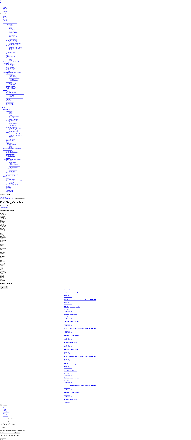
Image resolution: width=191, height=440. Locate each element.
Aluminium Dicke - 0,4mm (15, 48)
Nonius (10, 28)
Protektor (11, 49)
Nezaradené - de (9, 198)
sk (0, 0)
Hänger (10, 25)
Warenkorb (5, 416)
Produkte (5, 8)
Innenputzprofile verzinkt (12, 66)
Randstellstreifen (10, 104)
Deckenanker (12, 35)
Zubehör (5, 90)
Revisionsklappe (10, 53)
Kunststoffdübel (10, 102)
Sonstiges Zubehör (10, 88)
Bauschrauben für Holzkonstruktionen (15, 94)
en (0, 3)
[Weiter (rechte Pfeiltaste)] (2, 439)
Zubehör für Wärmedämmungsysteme (12, 72)
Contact (5, 11)
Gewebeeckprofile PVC (14, 79)
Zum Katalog (3, 197)
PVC (10, 51)
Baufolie (8, 91)
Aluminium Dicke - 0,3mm (15, 47)
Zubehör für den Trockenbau (10, 23)
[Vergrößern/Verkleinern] (0, 438)
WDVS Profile (9, 74)
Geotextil (8, 99)
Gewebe (8, 71)
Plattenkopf (11, 95)
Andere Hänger (12, 31)
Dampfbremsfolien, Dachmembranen (14, 98)
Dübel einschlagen (10, 52)
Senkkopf (11, 96)
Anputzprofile (12, 75)
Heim (4, 7)
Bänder (7, 55)
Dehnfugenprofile (13, 76)
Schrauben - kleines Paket (15, 41)
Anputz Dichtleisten (10, 64)
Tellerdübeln (9, 82)
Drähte (10, 27)
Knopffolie (8, 100)
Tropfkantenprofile (10, 70)
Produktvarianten (4, 207)
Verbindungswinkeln (14, 29)
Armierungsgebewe (10, 86)
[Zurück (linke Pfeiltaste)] (0, 439)
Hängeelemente (9, 24)
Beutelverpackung (13, 32)
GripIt (10, 37)
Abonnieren (17, 432)
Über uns (5, 9)
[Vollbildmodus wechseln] (2, 438)
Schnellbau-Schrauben (11, 40)
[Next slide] (6, 287)
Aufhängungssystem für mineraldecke (12, 61)
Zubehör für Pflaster (7, 63)
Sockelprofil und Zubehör (12, 87)
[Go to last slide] (2, 287)
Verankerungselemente (11, 33)
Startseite (2, 198)
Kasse (4, 410)
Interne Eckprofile (10, 67)
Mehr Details (67, 295)
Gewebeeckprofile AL (14, 78)
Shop (4, 413)
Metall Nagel (12, 84)
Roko (10, 59)
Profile (7, 45)
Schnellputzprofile (10, 68)
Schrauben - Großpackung (15, 43)
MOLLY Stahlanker (13, 39)
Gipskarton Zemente (11, 57)
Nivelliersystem (9, 103)
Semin (10, 60)
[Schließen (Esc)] (5, 438)
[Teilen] (3, 438)
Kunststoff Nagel (13, 83)
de (0, 2)
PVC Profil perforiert (11, 92)
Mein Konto (6, 412)
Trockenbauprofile (10, 56)
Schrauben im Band (13, 44)
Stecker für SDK (13, 36)
